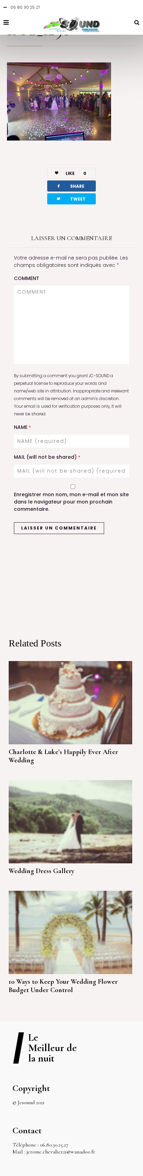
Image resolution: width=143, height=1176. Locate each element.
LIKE (76, 173)
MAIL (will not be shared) (47, 457)
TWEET (71, 198)
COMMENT (26, 278)
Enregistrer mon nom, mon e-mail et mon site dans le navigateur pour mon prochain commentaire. (71, 502)
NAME (22, 427)
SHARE (70, 186)
